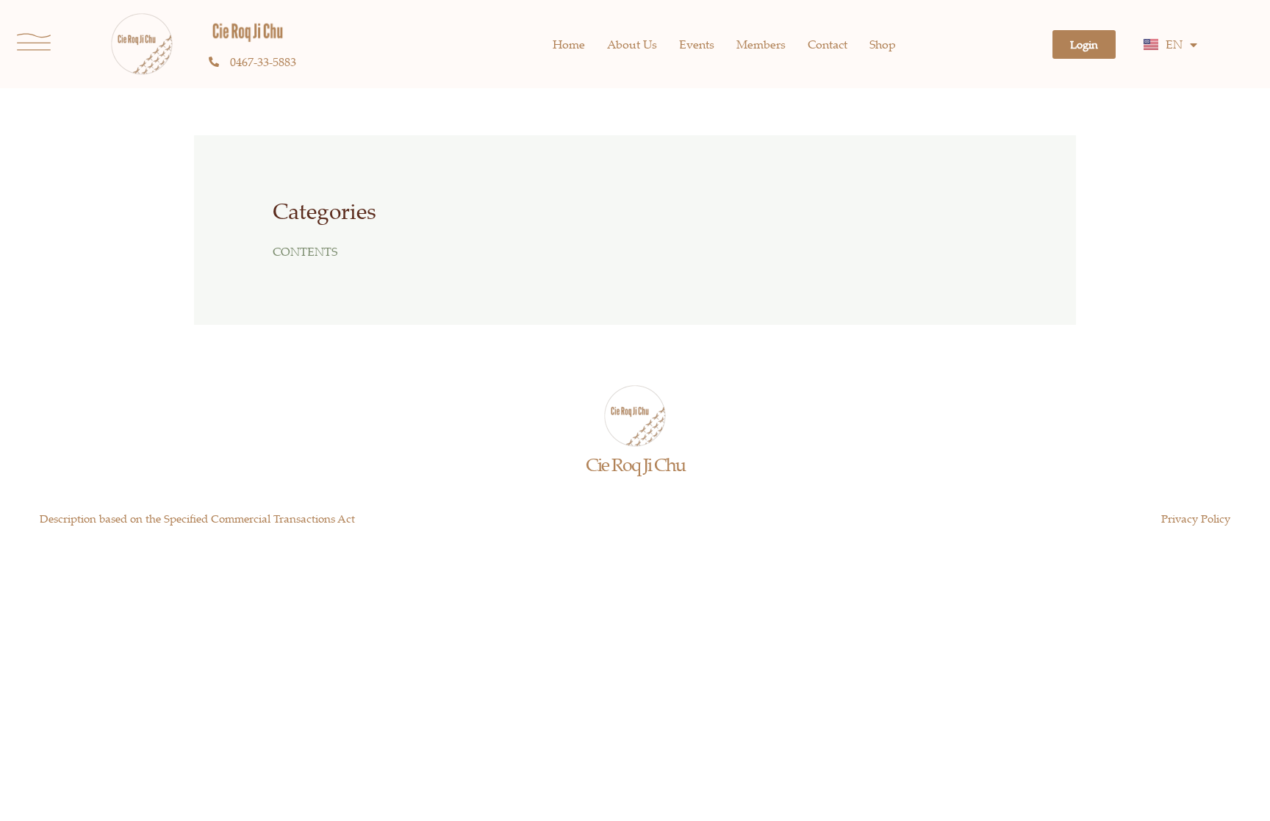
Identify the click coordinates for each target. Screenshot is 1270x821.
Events (696, 44)
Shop (882, 44)
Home (569, 44)
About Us (632, 44)
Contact (827, 44)
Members (761, 44)
